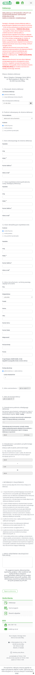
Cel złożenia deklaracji (8, 91)
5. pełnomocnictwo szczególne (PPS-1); (13, 527)
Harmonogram (13, 608)
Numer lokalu (6, 330)
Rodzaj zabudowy (7, 368)
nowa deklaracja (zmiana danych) (13, 97)
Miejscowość (5, 337)
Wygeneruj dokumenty (10, 591)
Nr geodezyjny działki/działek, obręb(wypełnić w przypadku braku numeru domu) (14, 360)
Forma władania (6, 115)
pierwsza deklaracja (9, 94)
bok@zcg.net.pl (13, 629)
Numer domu (6, 323)
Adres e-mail (6, 173)
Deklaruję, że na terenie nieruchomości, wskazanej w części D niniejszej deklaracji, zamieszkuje (16, 418)
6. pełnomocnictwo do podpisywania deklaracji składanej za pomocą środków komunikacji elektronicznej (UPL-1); (16, 532)
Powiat (4, 301)
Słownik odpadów (14, 613)
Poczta (4, 352)
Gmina (4, 308)
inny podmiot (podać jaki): (11, 130)
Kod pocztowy (6, 344)
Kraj (3, 287)
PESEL (4, 158)
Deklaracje (12, 603)
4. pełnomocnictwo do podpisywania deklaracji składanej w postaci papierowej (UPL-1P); (16, 524)
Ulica (3, 315)
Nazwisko (5, 144)
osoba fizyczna (8, 125)
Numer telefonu (7, 165)
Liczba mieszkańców (9, 374)
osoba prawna (8, 128)
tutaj (16, 673)
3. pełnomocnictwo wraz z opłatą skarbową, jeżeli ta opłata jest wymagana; (17, 520)
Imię (3, 194)
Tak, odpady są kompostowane (13, 451)
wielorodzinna (18, 371)
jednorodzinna (8, 371)
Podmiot (4, 122)
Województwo (6, 294)
